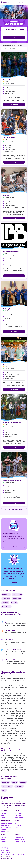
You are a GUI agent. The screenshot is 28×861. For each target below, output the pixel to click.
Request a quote (19, 817)
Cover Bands (5, 602)
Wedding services (20, 841)
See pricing (14, 546)
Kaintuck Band (7, 80)
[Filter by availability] (15, 48)
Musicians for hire (6, 827)
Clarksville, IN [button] (14, 21)
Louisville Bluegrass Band (11, 251)
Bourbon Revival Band (10, 365)
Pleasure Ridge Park (7, 786)
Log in (16, 827)
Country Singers (16, 598)
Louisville (14, 782)
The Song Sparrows (9, 137)
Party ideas (18, 815)
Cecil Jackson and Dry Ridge (12, 480)
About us (3, 813)
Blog (2, 815)
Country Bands (6, 598)
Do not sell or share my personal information (12, 854)
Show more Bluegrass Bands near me (14, 509)
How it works (18, 813)
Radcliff (4, 790)
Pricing (3, 839)
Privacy (8, 850)
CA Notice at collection (7, 852)
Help (16, 823)
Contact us (18, 825)
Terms (2, 850)
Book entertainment (7, 823)
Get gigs (3, 837)
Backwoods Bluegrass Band (12, 422)
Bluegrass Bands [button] (14, 24)
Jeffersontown (19, 786)
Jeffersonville (5, 782)
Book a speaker (5, 825)
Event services (19, 837)
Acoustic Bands (6, 594)
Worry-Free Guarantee (13, 575)
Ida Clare (6, 195)
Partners (3, 817)
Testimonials (4, 841)
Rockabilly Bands (6, 606)
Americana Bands (17, 594)
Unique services (19, 839)
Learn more (14, 582)
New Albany (23, 782)
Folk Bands (14, 602)
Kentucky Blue (7, 309)
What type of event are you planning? (14, 29)
